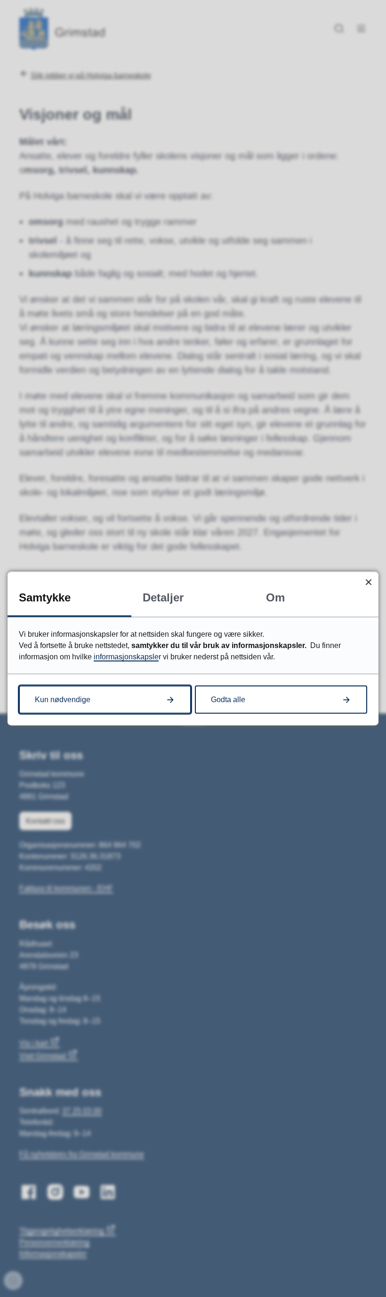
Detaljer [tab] (163, 597)
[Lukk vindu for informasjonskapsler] (368, 582)
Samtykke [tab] (45, 597)
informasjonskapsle (126, 657)
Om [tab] (275, 597)
